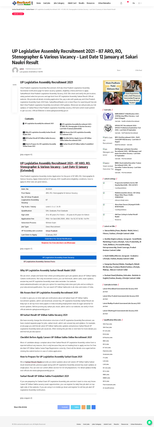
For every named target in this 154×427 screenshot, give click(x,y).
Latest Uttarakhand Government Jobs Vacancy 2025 (120, 289)
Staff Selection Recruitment (130, 133)
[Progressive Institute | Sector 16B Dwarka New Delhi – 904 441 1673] (108, 186)
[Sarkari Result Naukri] (22, 3)
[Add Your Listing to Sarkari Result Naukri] (108, 217)
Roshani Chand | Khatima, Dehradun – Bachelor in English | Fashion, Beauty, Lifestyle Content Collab (121, 276)
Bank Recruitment (120, 145)
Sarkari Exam (18, 13)
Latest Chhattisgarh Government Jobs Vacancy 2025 (120, 311)
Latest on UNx (109, 226)
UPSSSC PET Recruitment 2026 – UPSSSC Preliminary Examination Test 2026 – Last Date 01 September (128, 128)
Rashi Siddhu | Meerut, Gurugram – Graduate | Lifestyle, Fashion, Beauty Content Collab (120, 257)
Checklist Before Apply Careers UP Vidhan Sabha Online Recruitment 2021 (75, 139)
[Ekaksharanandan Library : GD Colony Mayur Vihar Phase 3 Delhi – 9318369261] (108, 196)
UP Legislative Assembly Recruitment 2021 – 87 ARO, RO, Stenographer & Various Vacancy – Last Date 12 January (55, 165)
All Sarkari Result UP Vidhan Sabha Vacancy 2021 (39, 139)
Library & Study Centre (121, 200)
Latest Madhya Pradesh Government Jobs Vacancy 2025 (121, 303)
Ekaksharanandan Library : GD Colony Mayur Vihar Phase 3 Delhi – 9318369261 (127, 195)
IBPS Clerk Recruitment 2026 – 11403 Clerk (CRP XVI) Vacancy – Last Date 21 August (128, 139)
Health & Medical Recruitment (130, 121)
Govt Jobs (117, 121)
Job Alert (105, 291)
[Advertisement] (77, 31)
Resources (118, 219)
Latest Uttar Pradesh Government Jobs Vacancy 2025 (121, 296)
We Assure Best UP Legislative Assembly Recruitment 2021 (75, 133)
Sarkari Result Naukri (33, 362)
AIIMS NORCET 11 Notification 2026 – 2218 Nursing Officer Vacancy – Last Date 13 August (127, 116)
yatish (22, 69)
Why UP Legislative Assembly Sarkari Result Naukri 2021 (39, 133)
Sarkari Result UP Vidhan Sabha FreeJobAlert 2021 (77, 145)
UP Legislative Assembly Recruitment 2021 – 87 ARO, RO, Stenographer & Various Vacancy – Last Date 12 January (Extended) (76, 126)
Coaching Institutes (120, 188)
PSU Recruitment (127, 158)
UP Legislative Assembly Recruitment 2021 (39, 123)
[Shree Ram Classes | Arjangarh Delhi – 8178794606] (108, 207)
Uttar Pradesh (51, 231)
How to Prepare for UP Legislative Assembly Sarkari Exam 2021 (39, 145)
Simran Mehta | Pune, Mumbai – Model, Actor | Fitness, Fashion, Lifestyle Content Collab (120, 231)
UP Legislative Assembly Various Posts (39, 261)
